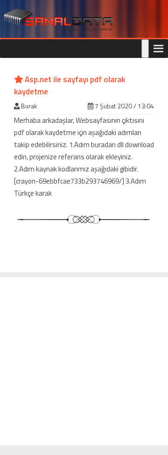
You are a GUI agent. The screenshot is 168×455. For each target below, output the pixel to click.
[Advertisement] (84, 361)
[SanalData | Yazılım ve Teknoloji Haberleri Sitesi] (57, 20)
